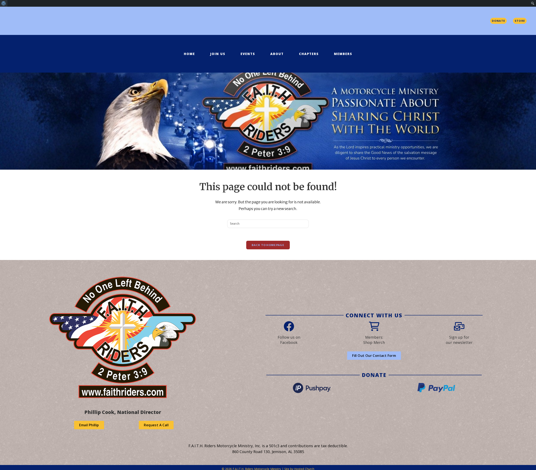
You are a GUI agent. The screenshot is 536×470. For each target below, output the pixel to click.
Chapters (309, 54)
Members (343, 54)
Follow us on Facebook (289, 340)
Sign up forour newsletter (459, 340)
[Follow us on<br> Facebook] (289, 326)
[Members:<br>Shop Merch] (374, 326)
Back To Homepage (268, 245)
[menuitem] (3, 3)
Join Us (217, 54)
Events (248, 54)
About (277, 54)
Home (189, 54)
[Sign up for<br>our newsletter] (459, 326)
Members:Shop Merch (374, 340)
